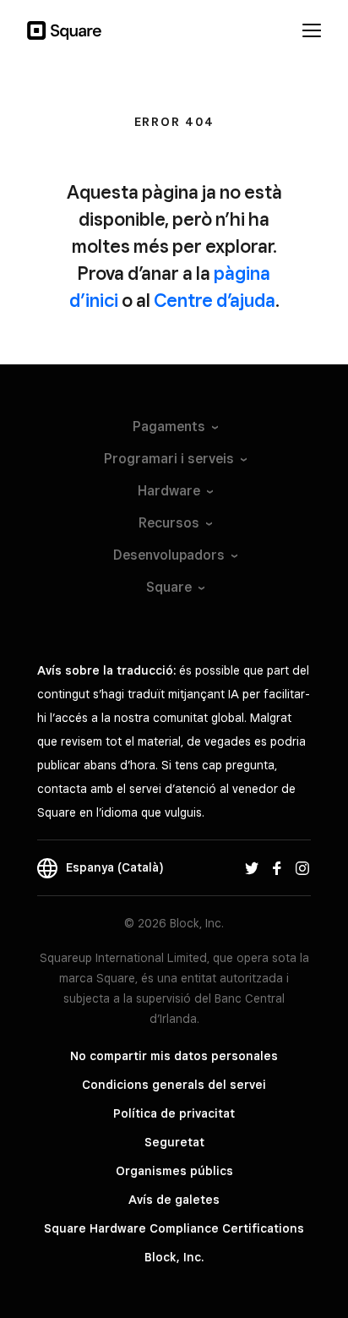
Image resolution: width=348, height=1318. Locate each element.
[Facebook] (277, 867)
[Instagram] (302, 867)
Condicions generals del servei (174, 1084)
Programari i (169, 459)
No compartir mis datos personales (174, 1056)
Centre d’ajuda (214, 300)
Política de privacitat (174, 1113)
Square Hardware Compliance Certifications (174, 1228)
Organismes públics (174, 1171)
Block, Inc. (174, 1257)
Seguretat (174, 1142)
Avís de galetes (174, 1199)
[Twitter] (251, 867)
